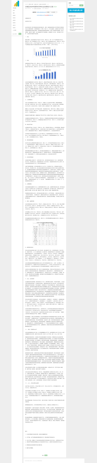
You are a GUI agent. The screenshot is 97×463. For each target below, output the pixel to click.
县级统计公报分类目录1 (42, 4)
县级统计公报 (36, 4)
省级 (14, 12)
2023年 (14, 20)
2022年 (14, 22)
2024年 (14, 17)
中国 (14, 10)
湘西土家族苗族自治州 (41, 12)
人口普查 (14, 30)
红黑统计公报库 (16, 3)
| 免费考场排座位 (39, 460)
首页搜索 (14, 8)
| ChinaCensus (34, 460)
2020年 (14, 27)
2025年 (14, 15)
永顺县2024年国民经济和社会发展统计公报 (41, 6)
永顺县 (46, 455)
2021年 (14, 25)
